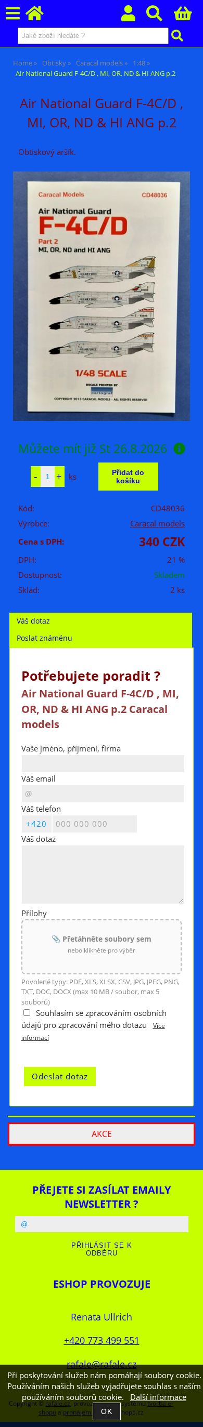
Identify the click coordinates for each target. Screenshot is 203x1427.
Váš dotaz (33, 621)
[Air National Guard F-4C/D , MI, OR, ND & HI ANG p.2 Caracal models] (101, 296)
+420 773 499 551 (101, 1339)
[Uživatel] (134, 16)
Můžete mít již (92, 448)
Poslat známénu (44, 638)
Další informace (158, 1397)
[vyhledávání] (160, 16)
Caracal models (157, 523)
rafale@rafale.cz (101, 1363)
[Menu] (13, 14)
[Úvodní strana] (40, 16)
